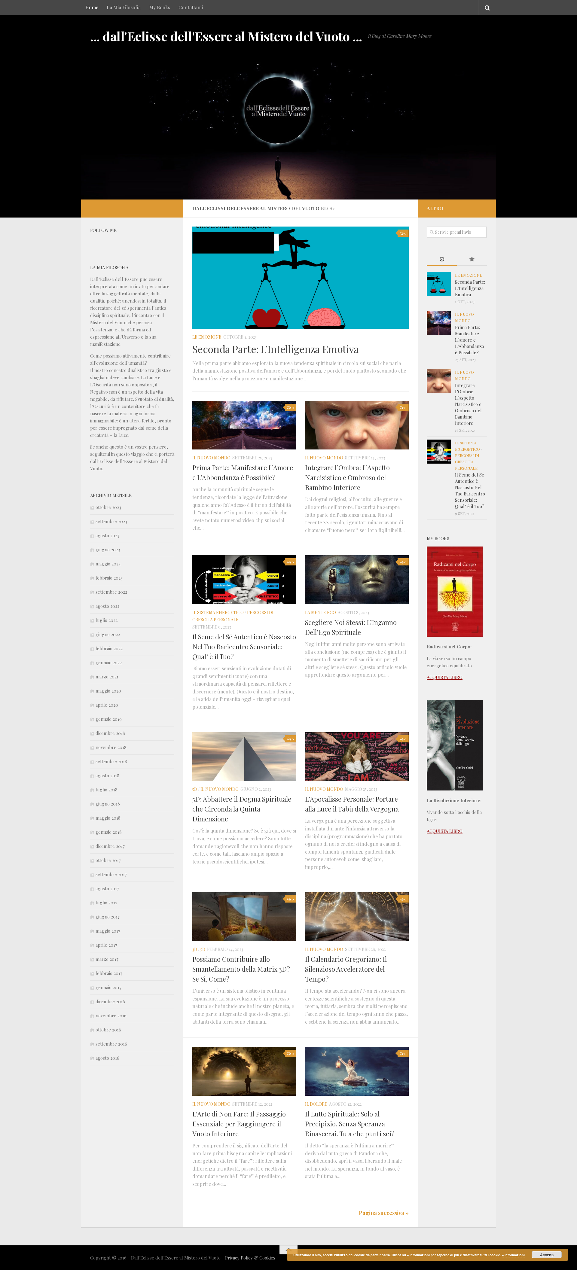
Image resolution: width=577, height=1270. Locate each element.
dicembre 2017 (110, 846)
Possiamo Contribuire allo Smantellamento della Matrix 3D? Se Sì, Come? (241, 969)
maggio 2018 (108, 818)
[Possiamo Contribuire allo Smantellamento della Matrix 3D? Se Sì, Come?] (244, 916)
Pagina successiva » (384, 1213)
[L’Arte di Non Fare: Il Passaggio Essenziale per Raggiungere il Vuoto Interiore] (244, 1071)
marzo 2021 (107, 677)
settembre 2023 (111, 521)
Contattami (191, 7)
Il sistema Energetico (218, 612)
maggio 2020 (108, 691)
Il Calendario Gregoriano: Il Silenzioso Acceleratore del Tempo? (346, 969)
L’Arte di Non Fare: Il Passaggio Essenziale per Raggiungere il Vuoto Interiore (239, 1123)
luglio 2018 (107, 790)
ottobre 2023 (108, 507)
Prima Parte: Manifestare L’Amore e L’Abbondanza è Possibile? (469, 339)
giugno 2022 (108, 634)
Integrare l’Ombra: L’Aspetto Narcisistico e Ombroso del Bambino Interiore (347, 477)
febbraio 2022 (109, 648)
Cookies (267, 1258)
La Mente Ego (320, 612)
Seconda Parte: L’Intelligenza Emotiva (275, 349)
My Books (159, 7)
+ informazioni (513, 1255)
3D (194, 949)
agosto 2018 (107, 775)
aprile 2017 (106, 945)
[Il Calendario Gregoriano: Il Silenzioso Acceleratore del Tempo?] (357, 916)
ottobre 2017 (108, 860)
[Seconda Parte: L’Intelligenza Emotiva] (300, 278)
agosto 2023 (107, 535)
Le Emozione (206, 337)
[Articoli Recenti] (442, 259)
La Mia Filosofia (124, 7)
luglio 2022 (107, 620)
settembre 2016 (111, 1044)
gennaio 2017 (108, 987)
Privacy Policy (239, 1258)
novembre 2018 (111, 747)
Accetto (547, 1254)
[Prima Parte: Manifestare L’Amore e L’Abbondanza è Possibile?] (244, 425)
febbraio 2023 (109, 578)
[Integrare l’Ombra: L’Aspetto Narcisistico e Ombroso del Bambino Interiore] (357, 425)
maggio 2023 (108, 564)
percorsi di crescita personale (467, 462)
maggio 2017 (108, 931)
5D (194, 789)
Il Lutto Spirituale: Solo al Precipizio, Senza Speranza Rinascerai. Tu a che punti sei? (350, 1123)
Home (91, 7)
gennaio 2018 (109, 832)
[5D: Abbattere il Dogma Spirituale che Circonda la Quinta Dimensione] (244, 756)
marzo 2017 (107, 959)
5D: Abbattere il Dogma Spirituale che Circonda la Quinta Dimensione (241, 808)
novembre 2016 (111, 1016)
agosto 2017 (107, 888)
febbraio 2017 (109, 973)
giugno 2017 (108, 917)
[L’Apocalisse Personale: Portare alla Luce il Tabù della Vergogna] (357, 756)
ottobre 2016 (108, 1030)
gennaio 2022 (109, 662)
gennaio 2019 (109, 719)
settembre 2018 (111, 761)
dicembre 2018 (110, 733)
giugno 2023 (108, 550)
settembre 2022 (111, 592)
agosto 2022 (107, 606)
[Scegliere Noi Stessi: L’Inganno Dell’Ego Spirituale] (357, 579)
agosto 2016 (107, 1058)
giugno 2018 (108, 804)
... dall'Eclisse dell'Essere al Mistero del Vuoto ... (226, 36)
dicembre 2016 (110, 1001)
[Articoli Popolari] (472, 259)
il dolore (316, 1104)
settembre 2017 (111, 874)
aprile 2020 (107, 705)
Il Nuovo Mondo (211, 458)
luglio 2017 (106, 903)
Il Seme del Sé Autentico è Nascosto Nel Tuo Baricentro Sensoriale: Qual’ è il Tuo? (244, 646)
